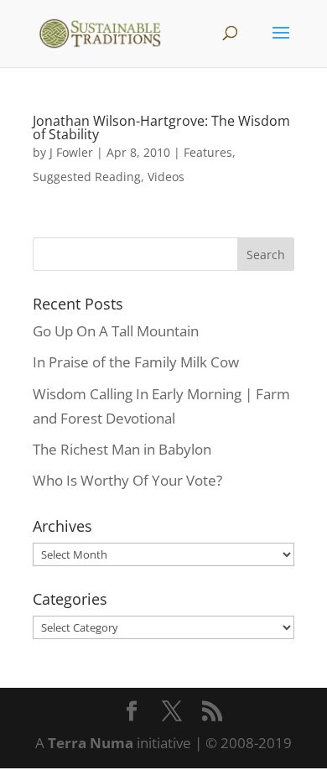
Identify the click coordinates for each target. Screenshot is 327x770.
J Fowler (71, 152)
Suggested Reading (87, 177)
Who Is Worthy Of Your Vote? (127, 480)
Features (208, 152)
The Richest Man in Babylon (122, 449)
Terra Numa (90, 742)
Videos (166, 177)
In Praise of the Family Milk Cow (136, 362)
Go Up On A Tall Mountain (116, 331)
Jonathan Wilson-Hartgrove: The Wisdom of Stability (161, 127)
